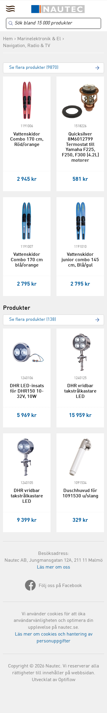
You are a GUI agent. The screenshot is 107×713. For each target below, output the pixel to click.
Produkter (16, 308)
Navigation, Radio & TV (26, 45)
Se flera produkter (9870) (33, 68)
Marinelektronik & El (39, 39)
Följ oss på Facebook (60, 585)
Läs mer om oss (53, 567)
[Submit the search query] (11, 23)
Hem (8, 39)
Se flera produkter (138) (32, 319)
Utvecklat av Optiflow (53, 680)
